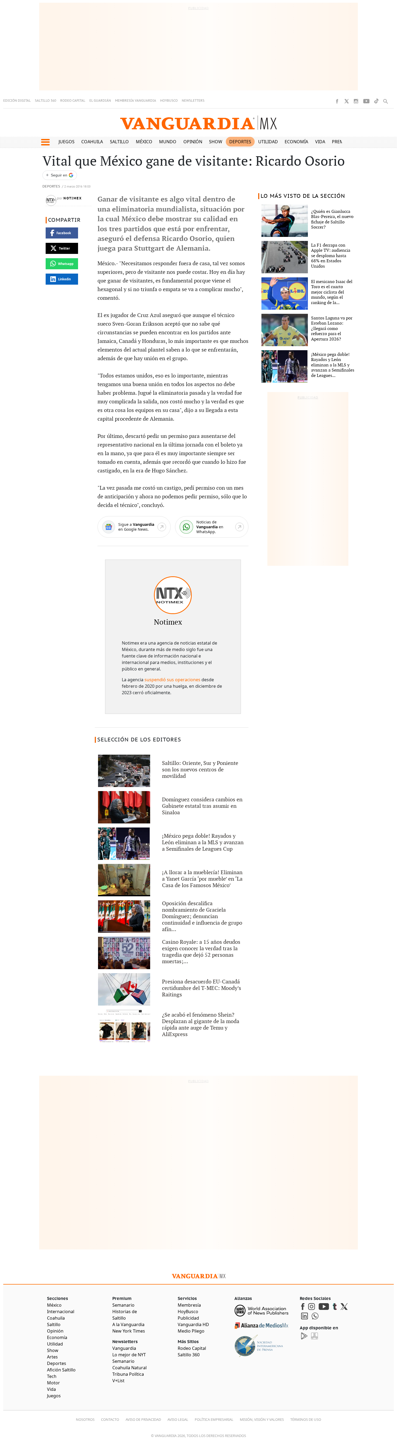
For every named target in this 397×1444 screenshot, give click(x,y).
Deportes (240, 142)
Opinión (192, 142)
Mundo (167, 142)
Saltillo (119, 142)
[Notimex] (173, 595)
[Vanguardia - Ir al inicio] (198, 122)
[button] (45, 142)
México (144, 142)
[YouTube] (366, 101)
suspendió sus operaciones (172, 680)
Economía (296, 142)
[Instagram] (356, 101)
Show (215, 142)
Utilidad (268, 142)
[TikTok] (376, 101)
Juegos (67, 142)
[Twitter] (346, 101)
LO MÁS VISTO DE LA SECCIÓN (303, 196)
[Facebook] (337, 101)
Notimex (72, 198)
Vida (320, 142)
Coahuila (92, 142)
